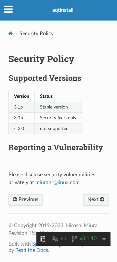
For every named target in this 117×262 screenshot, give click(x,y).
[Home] (10, 33)
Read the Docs (31, 250)
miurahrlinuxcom (57, 182)
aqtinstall (62, 10)
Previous (27, 199)
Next (93, 199)
